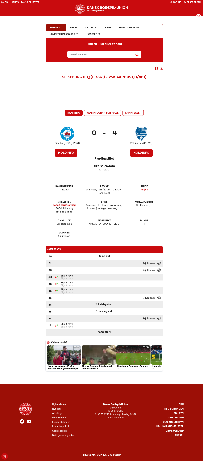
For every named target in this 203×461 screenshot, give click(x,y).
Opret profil (194, 2)
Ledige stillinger (61, 422)
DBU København (173, 422)
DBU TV (15, 2)
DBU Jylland (176, 418)
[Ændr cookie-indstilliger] (4, 456)
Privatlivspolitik (60, 426)
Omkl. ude (64, 221)
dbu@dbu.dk (117, 418)
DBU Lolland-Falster (170, 426)
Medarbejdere (59, 418)
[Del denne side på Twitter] (161, 69)
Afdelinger (58, 413)
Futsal (179, 435)
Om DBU (5, 2)
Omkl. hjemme (144, 202)
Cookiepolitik (59, 431)
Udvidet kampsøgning (62, 34)
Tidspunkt (104, 221)
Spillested (64, 202)
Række (104, 186)
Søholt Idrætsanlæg (64, 205)
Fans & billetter (30, 2)
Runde (144, 221)
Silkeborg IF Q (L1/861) (67, 143)
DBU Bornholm (174, 409)
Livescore (91, 34)
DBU (181, 404)
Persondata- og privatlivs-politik (101, 455)
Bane (104, 202)
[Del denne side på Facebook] (156, 69)
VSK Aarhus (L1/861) (141, 143)
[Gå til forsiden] (101, 9)
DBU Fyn (178, 413)
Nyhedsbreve (59, 404)
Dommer (64, 233)
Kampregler (133, 113)
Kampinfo (73, 113)
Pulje (144, 186)
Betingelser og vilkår (63, 435)
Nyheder (56, 409)
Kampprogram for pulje (102, 113)
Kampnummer (64, 186)
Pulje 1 (144, 190)
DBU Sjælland (175, 431)
